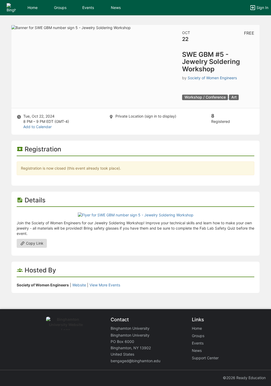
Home (197, 328)
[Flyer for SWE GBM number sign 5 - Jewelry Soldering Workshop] (135, 214)
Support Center (205, 358)
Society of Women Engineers (212, 78)
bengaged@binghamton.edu (135, 361)
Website (79, 285)
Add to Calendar (37, 126)
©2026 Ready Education (244, 377)
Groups (60, 7)
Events (88, 7)
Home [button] (33, 7)
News (116, 7)
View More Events (104, 285)
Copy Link (34, 243)
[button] (11, 7)
